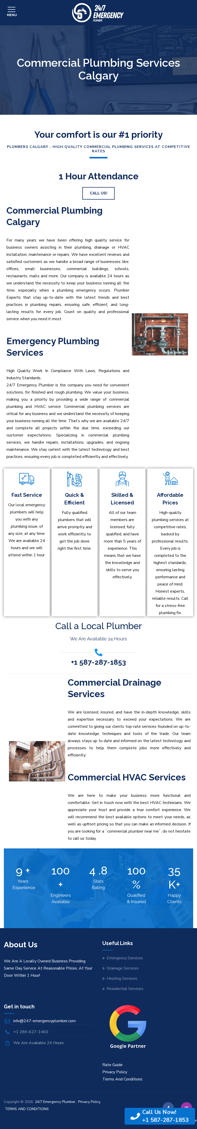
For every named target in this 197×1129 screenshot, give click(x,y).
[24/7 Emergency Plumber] (97, 12)
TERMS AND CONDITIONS (27, 1109)
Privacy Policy (114, 1072)
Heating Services (122, 978)
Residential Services (125, 989)
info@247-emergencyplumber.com (44, 1021)
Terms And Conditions (122, 1079)
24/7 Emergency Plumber (55, 1101)
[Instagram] (186, 1107)
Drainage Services (123, 968)
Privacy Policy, (89, 1101)
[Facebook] (168, 1107)
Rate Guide (112, 1065)
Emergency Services (125, 958)
